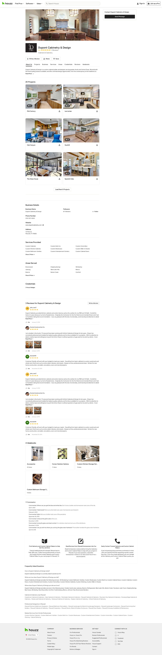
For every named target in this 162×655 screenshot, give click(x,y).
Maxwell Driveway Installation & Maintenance (115, 608)
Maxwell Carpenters (55, 608)
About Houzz (51, 632)
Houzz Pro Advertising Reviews (79, 641)
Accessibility (96, 641)
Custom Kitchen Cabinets (32, 615)
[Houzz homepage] (7, 3)
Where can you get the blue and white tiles (49, 505)
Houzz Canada (96, 632)
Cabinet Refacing (36, 617)
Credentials (68, 64)
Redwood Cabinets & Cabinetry (61, 599)
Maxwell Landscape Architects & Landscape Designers (84, 606)
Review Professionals (98, 635)
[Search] (47, 3)
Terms (49, 641)
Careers (49, 635)
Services (53, 64)
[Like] (26, 322)
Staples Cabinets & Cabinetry (79, 599)
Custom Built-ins (63, 615)
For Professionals (75, 632)
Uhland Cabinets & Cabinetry (97, 599)
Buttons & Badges (75, 649)
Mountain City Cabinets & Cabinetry (110, 597)
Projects (37, 64)
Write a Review (93, 303)
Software (29, 4)
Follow (96, 211)
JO (27, 308)
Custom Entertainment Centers (90, 615)
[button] (62, 291)
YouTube (120, 641)
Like (29, 322)
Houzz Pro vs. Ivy (75, 638)
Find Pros (18, 4)
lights (38, 514)
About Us (29, 64)
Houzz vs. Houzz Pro (76, 635)
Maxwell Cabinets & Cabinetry (90, 597)
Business (45, 64)
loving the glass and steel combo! (47, 523)
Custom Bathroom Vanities (49, 615)
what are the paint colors (44, 519)
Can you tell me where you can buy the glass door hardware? (54, 527)
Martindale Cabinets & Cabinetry (70, 597)
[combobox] (72, 3)
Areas (60, 64)
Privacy (49, 638)
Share (48, 59)
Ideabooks (85, 64)
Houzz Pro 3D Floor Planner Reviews (80, 643)
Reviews (77, 64)
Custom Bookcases (74, 615)
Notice (55, 638)
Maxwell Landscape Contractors (110, 606)
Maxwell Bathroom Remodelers (58, 606)
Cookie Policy (51, 643)
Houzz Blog (121, 632)
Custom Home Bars (106, 615)
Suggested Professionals (99, 638)
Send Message (120, 16)
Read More (29, 73)
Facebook (120, 638)
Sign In (94, 649)
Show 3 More (29, 254)
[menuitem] (19, 3)
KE (27, 356)
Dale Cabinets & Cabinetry (52, 597)
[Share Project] (59, 111)
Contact (94, 646)
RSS (119, 644)
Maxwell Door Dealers (95, 608)
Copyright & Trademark (54, 649)
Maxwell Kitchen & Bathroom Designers (36, 606)
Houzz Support (96, 643)
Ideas (39, 4)
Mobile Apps (50, 646)
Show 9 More (29, 275)
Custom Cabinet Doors (120, 615)
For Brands (73, 646)
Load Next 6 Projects (62, 189)
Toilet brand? (41, 510)
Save (57, 59)
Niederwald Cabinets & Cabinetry (41, 599)
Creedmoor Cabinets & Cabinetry (34, 597)
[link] (29, 319)
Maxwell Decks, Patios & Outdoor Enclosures (75, 608)
